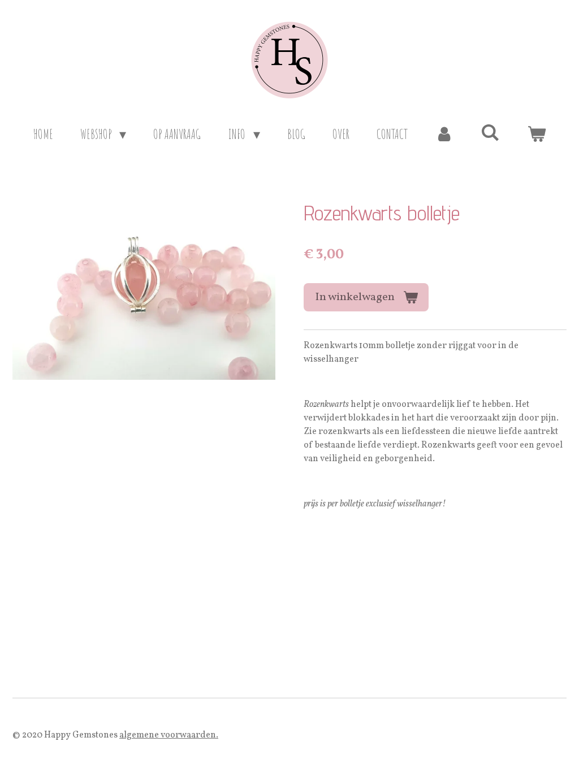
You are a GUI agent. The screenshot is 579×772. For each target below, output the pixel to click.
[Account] (444, 134)
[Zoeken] (490, 132)
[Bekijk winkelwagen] (536, 134)
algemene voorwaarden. (168, 735)
